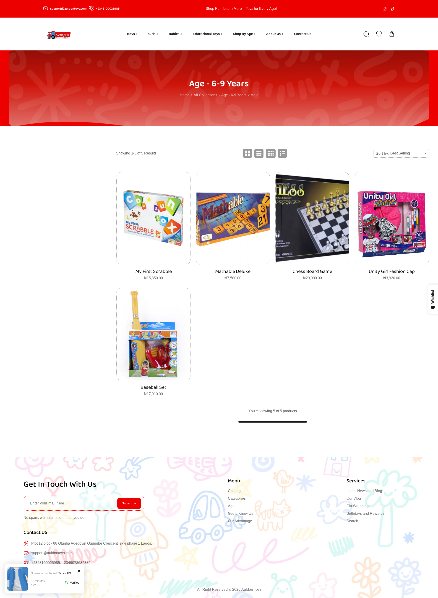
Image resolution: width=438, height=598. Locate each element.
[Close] (79, 571)
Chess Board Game (312, 271)
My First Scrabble (153, 271)
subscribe (129, 503)
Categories (237, 498)
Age (231, 506)
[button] (392, 34)
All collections (205, 95)
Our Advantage (240, 521)
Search (352, 521)
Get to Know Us (240, 513)
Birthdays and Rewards (365, 513)
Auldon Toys (251, 589)
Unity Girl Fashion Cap (392, 271)
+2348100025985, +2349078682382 (61, 563)
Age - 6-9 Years (233, 95)
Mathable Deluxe (232, 271)
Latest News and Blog (364, 491)
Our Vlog (354, 498)
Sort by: (382, 153)
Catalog (234, 491)
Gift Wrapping (358, 506)
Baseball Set (153, 387)
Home (185, 95)
